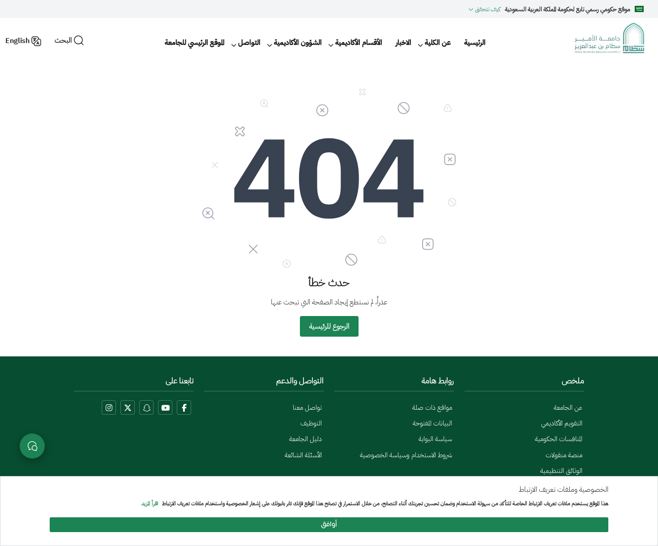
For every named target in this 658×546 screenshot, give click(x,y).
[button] (484, 9)
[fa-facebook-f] (184, 407)
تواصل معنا (307, 407)
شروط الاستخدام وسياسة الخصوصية (406, 455)
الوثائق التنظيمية (561, 471)
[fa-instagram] (109, 407)
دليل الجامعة (305, 439)
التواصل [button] (249, 42)
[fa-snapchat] (146, 407)
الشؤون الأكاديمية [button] (298, 42)
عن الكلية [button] (438, 42)
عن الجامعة (568, 407)
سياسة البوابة (435, 439)
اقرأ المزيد (149, 504)
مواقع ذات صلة (432, 407)
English (17, 40)
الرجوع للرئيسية (329, 326)
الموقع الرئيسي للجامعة (195, 42)
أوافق (329, 524)
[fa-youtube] (165, 407)
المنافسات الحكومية (558, 439)
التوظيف (311, 423)
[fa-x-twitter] (127, 407)
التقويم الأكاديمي (561, 423)
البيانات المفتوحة (432, 423)
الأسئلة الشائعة (303, 455)
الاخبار (403, 42)
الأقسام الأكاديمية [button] (358, 42)
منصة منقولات (564, 455)
